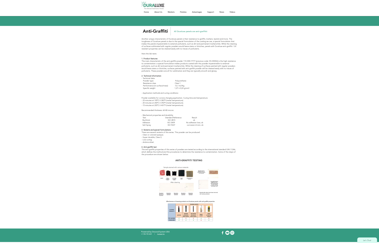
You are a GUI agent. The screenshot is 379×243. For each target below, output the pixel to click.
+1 (142, 234)
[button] (158, 12)
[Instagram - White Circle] (232, 233)
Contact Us (161, 234)
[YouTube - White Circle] (227, 233)
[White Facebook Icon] (222, 233)
